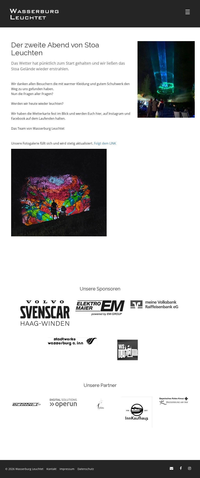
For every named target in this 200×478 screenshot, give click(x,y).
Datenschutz (86, 469)
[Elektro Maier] (100, 307)
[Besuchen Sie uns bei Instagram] (189, 468)
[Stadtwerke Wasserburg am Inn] (72, 341)
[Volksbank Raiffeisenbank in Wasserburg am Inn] (155, 304)
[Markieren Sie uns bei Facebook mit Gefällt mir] (181, 468)
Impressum (67, 469)
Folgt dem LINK (105, 143)
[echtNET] (26, 404)
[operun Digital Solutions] (63, 403)
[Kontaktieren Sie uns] (172, 468)
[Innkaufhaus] (136, 412)
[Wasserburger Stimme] (127, 349)
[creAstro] (100, 404)
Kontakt (51, 469)
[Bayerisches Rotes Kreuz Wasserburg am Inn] (173, 401)
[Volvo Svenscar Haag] (45, 312)
